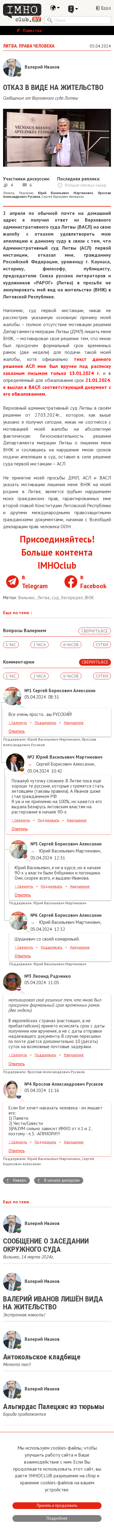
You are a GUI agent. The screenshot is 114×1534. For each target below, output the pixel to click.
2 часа (39, 644)
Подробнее (57, 1518)
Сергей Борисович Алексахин (62, 196)
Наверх (16, 1180)
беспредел (72, 597)
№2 (31, 757)
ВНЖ (89, 597)
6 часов (71, 644)
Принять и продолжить (57, 1505)
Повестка (32, 30)
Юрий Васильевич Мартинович (69, 851)
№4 (28, 1084)
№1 (28, 690)
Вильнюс (27, 597)
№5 (34, 844)
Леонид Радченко (18, 193)
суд (56, 597)
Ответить (17, 731)
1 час (11, 644)
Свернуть (18, 722)
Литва (44, 597)
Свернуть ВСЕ (94, 631)
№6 (34, 915)
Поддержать (45, 722)
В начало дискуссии (58, 1180)
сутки (102, 644)
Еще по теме (18, 612)
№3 (28, 976)
